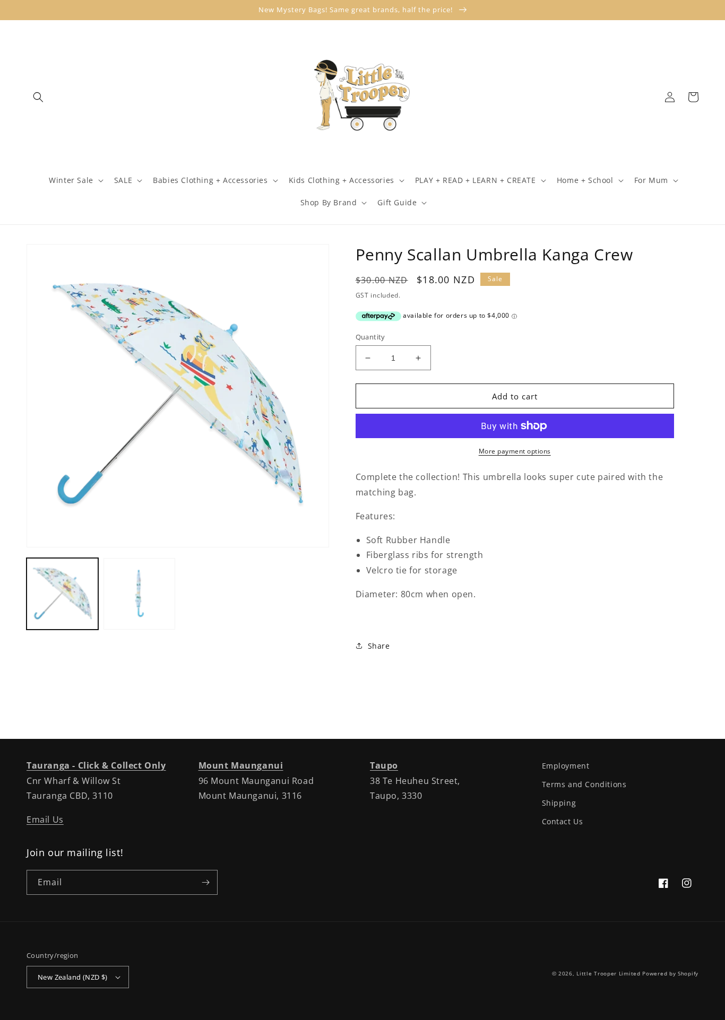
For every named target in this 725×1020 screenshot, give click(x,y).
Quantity (370, 337)
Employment (566, 766)
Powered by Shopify (670, 973)
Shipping (559, 803)
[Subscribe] (205, 882)
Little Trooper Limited (608, 973)
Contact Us (562, 821)
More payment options (515, 451)
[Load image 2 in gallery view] (139, 594)
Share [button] (379, 646)
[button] (38, 97)
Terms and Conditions (584, 784)
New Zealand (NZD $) (73, 977)
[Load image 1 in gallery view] (62, 594)
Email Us (45, 819)
